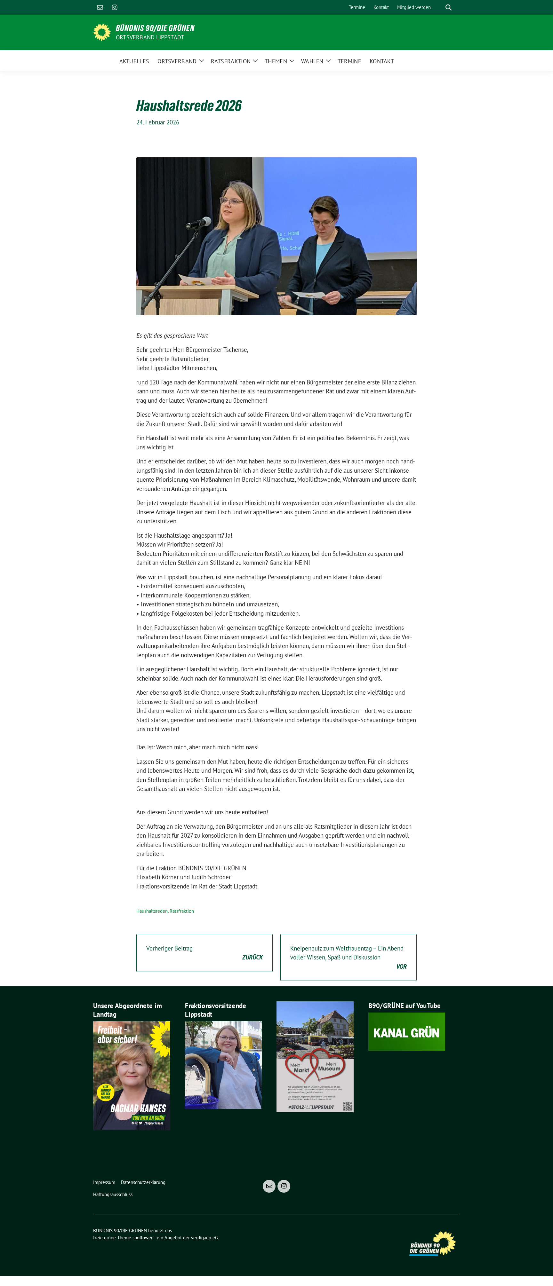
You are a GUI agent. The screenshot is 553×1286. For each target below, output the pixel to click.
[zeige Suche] (448, 7)
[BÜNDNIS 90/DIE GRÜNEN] (102, 32)
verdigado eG (204, 1238)
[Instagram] (114, 7)
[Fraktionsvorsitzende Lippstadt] (223, 1065)
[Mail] (99, 7)
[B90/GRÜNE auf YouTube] (406, 1031)
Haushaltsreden (152, 911)
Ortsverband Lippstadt (150, 37)
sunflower (142, 1238)
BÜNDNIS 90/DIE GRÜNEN (155, 28)
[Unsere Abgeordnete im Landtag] (131, 1075)
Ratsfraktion (182, 911)
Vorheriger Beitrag (204, 952)
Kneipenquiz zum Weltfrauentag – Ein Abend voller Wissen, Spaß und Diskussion (348, 957)
